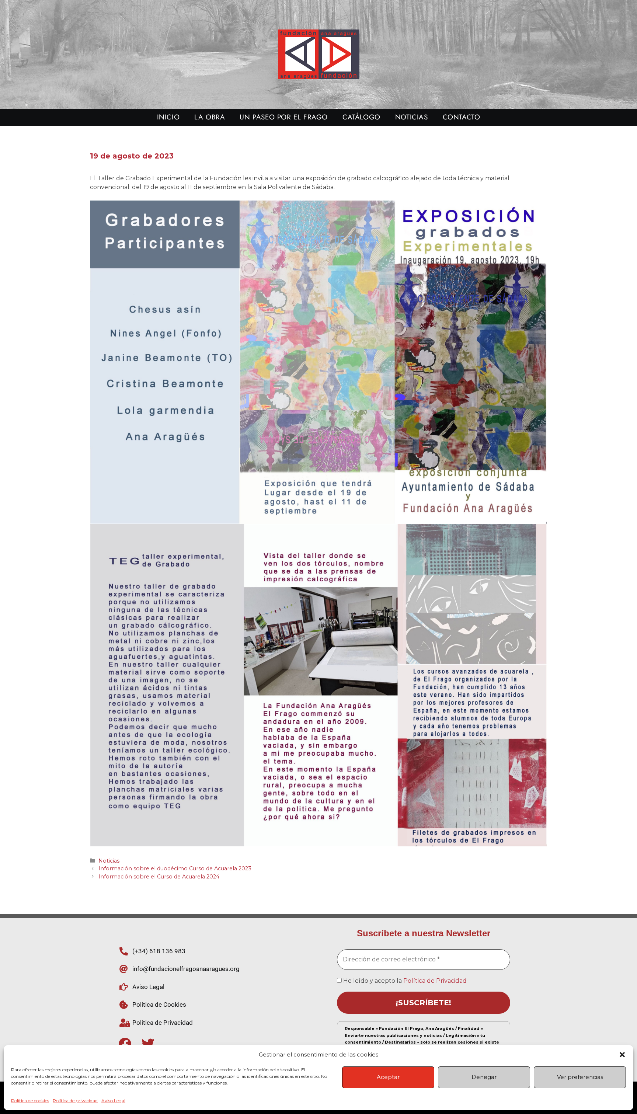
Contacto (461, 117)
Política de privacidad (75, 1100)
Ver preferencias (580, 1076)
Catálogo (361, 117)
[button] (622, 1054)
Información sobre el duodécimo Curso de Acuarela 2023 (174, 868)
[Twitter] (148, 1044)
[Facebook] (125, 1044)
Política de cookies (30, 1100)
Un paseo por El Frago (284, 117)
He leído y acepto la (404, 980)
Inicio (168, 117)
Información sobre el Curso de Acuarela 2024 (158, 876)
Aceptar (388, 1076)
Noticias (411, 117)
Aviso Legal (113, 1100)
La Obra (209, 117)
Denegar (484, 1076)
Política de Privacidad (435, 980)
